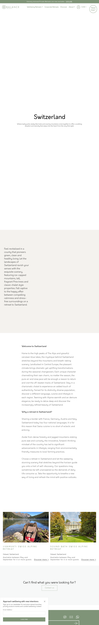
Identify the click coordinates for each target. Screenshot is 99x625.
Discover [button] (63, 7)
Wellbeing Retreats (34, 7)
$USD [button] (83, 7)
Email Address (8, 610)
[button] (78, 7)
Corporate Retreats (51, 7)
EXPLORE (69, 1)
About (71, 7)
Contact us (49, 588)
